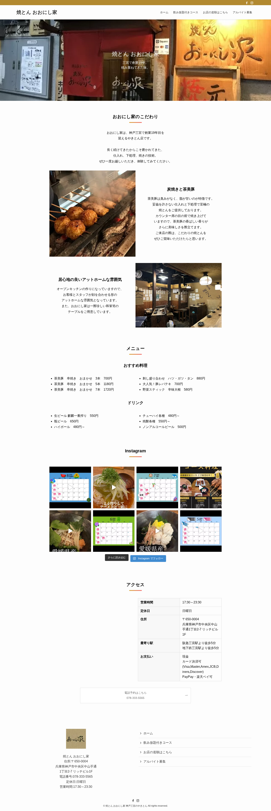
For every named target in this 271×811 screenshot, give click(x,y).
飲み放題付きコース (157, 742)
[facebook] (246, 3)
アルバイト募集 (154, 761)
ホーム (148, 733)
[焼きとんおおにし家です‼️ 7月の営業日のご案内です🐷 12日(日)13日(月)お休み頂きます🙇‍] (157, 487)
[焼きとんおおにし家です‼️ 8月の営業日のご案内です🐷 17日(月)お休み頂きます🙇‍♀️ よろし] (70, 487)
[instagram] (252, 3)
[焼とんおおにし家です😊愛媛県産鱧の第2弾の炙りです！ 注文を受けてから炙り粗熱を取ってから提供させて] (70, 531)
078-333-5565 (83, 776)
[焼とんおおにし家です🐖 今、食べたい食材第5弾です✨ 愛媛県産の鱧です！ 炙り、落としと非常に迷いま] (157, 531)
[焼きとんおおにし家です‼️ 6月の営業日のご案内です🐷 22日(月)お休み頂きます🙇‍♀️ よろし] (114, 531)
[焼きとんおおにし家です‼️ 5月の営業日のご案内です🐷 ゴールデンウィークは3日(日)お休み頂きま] (201, 531)
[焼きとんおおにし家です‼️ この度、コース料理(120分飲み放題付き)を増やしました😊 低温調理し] (201, 487)
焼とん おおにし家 (36, 12)
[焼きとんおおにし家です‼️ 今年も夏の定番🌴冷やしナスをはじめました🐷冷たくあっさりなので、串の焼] (114, 487)
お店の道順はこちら (157, 752)
